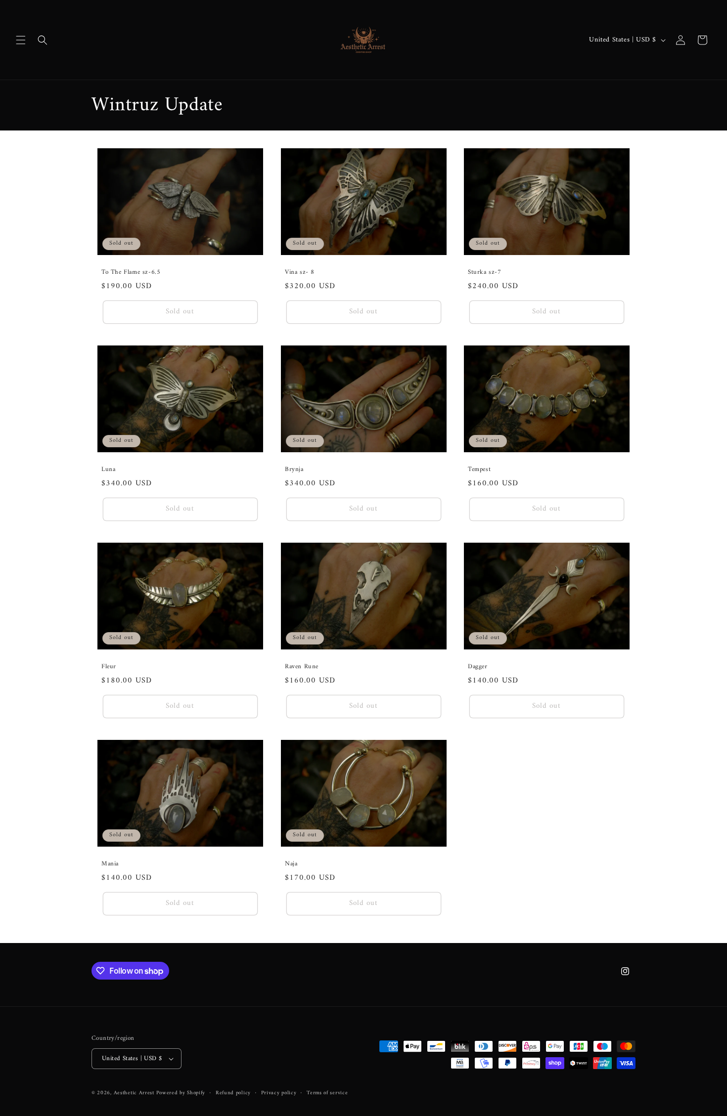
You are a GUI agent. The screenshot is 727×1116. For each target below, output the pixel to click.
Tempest (479, 470)
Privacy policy (279, 1092)
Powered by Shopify (181, 1093)
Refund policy (233, 1092)
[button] (21, 40)
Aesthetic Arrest (135, 1093)
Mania (110, 864)
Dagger (478, 667)
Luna (108, 470)
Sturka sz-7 (484, 272)
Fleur (108, 667)
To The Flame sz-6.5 (130, 272)
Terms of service (327, 1092)
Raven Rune (301, 667)
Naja (291, 864)
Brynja (294, 470)
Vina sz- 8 (300, 272)
